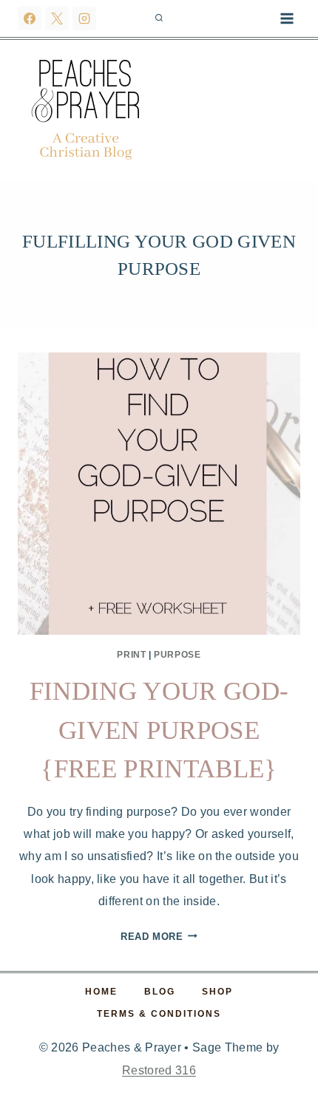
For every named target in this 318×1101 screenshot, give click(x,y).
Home (101, 991)
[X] (57, 18)
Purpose (177, 655)
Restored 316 (159, 1070)
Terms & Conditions (159, 1014)
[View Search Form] (159, 18)
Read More (159, 936)
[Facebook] (29, 18)
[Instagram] (84, 18)
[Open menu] (286, 18)
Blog (159, 991)
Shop (217, 991)
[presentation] (159, 493)
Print (131, 655)
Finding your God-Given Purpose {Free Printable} (159, 730)
